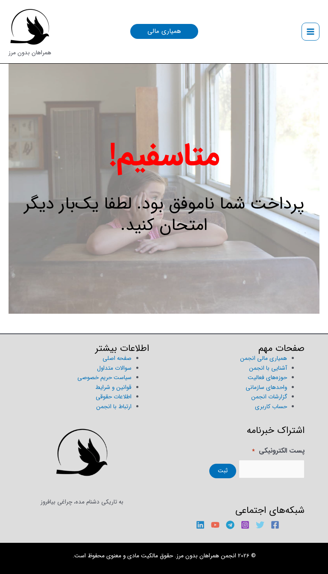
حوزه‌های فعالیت (267, 377)
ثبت (223, 470)
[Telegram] (230, 525)
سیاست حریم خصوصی (104, 377)
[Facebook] (275, 525)
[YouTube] (215, 525)
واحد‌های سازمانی (266, 387)
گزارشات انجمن (269, 396)
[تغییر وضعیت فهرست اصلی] (311, 32)
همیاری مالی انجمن (263, 358)
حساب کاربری (271, 406)
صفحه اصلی (117, 358)
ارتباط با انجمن (114, 406)
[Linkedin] (200, 525)
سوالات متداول (114, 368)
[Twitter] (260, 525)
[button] (164, 31)
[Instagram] (245, 525)
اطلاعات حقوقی (114, 396)
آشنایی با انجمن (268, 368)
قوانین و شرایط (113, 387)
